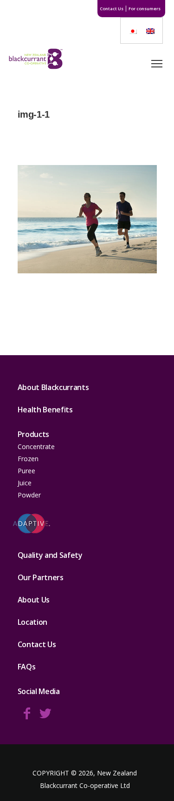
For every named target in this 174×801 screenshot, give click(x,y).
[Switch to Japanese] (133, 30)
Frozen (28, 458)
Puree (26, 470)
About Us (34, 600)
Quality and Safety (50, 555)
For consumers (145, 9)
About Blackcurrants (53, 387)
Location (32, 622)
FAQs (27, 667)
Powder (29, 494)
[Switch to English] (150, 30)
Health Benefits (45, 409)
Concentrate (36, 446)
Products (33, 434)
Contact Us (111, 9)
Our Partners (41, 577)
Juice (25, 482)
